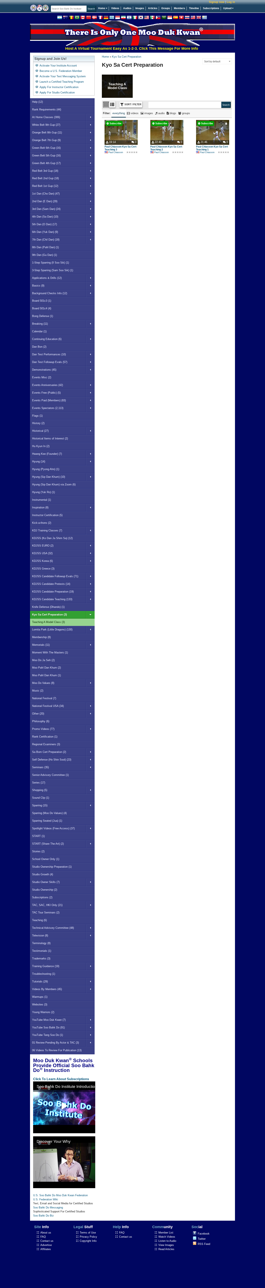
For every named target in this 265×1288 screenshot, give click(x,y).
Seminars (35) (40, 767)
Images (139, 8)
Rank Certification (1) (44, 736)
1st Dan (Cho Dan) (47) (46, 193)
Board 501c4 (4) (41, 308)
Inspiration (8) (40, 507)
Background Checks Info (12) (49, 293)
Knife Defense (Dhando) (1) (48, 606)
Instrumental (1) (41, 499)
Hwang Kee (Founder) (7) (47, 453)
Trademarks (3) (41, 958)
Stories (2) (38, 851)
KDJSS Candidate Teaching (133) (52, 599)
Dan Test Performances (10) (49, 354)
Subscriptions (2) (42, 897)
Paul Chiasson (115, 152)
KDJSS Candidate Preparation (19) (53, 591)
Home (102, 8)
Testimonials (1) (41, 950)
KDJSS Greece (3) (43, 568)
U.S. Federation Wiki (45, 1199)
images (148, 113)
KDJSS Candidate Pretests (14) (51, 583)
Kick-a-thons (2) (41, 522)
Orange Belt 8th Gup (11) (47, 132)
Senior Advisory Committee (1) (50, 774)
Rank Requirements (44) (46, 109)
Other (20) (38, 713)
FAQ (43, 1236)
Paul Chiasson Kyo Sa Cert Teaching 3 (120, 148)
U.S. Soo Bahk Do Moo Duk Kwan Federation (60, 1195)
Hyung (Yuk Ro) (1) (43, 492)
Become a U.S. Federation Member (61, 71)
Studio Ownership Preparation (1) (52, 866)
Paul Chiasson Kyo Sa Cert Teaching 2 (166, 148)
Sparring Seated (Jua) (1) (47, 820)
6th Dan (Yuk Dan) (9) (45, 231)
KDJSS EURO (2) (42, 545)
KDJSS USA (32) (42, 553)
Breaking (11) (40, 323)
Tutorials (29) (40, 981)
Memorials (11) (41, 644)
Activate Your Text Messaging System (63, 76)
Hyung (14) (38, 461)
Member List (165, 1232)
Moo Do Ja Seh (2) (43, 660)
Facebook (204, 1233)
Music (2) (37, 690)
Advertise (46, 1245)
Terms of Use (88, 1232)
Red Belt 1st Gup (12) (45, 185)
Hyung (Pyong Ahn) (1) (45, 469)
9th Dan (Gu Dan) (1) (44, 254)
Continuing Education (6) (46, 339)
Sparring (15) (39, 805)
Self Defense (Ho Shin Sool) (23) (51, 759)
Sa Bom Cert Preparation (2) (49, 751)
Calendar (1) (39, 331)
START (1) (38, 836)
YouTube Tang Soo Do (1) (47, 1034)
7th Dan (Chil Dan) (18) (45, 239)
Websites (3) (39, 1004)
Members (179, 8)
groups (185, 113)
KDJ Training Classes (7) (47, 530)
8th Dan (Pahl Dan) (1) (45, 247)
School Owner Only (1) (45, 859)
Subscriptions (211, 8)
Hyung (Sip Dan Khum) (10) (48, 476)
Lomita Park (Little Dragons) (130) (52, 629)
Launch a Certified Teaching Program (62, 81)
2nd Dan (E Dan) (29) (44, 201)
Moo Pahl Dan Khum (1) (46, 675)
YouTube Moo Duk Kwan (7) (49, 1019)
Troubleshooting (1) (43, 973)
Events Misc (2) (41, 377)
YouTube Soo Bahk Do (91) (48, 1027)
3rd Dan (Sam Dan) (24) (46, 208)
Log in (231, 2)
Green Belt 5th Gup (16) (46, 155)
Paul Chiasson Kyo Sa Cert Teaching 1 (212, 148)
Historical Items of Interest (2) (50, 438)
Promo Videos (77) (43, 728)
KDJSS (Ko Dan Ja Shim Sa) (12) (52, 538)
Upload (227, 8)
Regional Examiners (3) (46, 744)
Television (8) (40, 935)
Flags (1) (37, 415)
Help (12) (37, 101)
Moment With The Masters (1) (50, 652)
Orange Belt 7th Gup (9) (46, 140)
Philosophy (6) (40, 721)
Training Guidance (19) (45, 966)
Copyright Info (88, 1240)
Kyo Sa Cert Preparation (126, 56)
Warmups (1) (39, 996)
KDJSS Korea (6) (42, 560)
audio (161, 113)
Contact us (46, 1240)
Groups (165, 8)
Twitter (202, 1238)
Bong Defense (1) (42, 316)
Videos (115, 8)
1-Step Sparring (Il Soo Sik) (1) (50, 262)
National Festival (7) (44, 698)
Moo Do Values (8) (43, 683)
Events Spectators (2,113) (47, 408)
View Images (166, 1245)
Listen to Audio (167, 1240)
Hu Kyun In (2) (40, 446)
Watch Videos (166, 1236)
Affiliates (45, 1249)
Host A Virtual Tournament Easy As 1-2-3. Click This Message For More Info (114, 48)
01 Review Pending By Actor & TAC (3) (55, 1042)
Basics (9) (38, 285)
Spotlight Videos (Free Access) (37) (53, 828)
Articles (152, 8)
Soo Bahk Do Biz (43, 1215)
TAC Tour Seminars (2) (45, 912)
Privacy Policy (88, 1236)
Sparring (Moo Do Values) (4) (49, 813)
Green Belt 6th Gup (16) (46, 147)
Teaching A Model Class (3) (48, 622)
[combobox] (217, 61)
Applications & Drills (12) (47, 277)
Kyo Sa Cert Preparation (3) (49, 614)
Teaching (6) (39, 920)
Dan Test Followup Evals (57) (49, 362)
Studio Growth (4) (42, 874)
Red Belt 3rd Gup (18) (45, 170)
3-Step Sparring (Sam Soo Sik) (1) (52, 270)
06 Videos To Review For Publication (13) (57, 1050)
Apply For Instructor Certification (59, 87)
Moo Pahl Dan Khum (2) (46, 667)
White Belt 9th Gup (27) (46, 124)
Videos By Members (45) (47, 989)
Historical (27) (40, 430)
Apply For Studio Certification (57, 92)
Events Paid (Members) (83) (49, 400)
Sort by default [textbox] (212, 61)
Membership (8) (41, 637)
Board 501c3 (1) (41, 300)
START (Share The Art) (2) (48, 843)
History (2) (38, 423)
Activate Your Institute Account (58, 65)
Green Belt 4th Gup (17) (46, 163)
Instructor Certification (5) (47, 515)
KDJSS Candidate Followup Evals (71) (55, 576)
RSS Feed (204, 1244)
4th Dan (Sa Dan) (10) (45, 216)
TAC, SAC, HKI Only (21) (47, 905)
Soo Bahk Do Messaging (48, 1207)
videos (134, 113)
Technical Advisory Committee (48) (53, 927)
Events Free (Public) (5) (46, 392)
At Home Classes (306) (46, 117)
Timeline (194, 8)
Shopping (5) (39, 790)
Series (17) (38, 782)
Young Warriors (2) (43, 1012)
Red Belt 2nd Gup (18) (45, 178)
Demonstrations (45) (44, 369)
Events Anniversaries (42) (47, 385)
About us (45, 1232)
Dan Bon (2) (39, 346)
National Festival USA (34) (48, 705)
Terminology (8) (41, 943)
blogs (172, 113)
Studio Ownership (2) (44, 889)
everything (118, 113)
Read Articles (166, 1249)
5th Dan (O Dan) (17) (44, 224)
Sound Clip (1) (40, 797)
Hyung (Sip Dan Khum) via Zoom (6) (54, 484)
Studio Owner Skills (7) (46, 882)
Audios (127, 8)
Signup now (216, 2)
